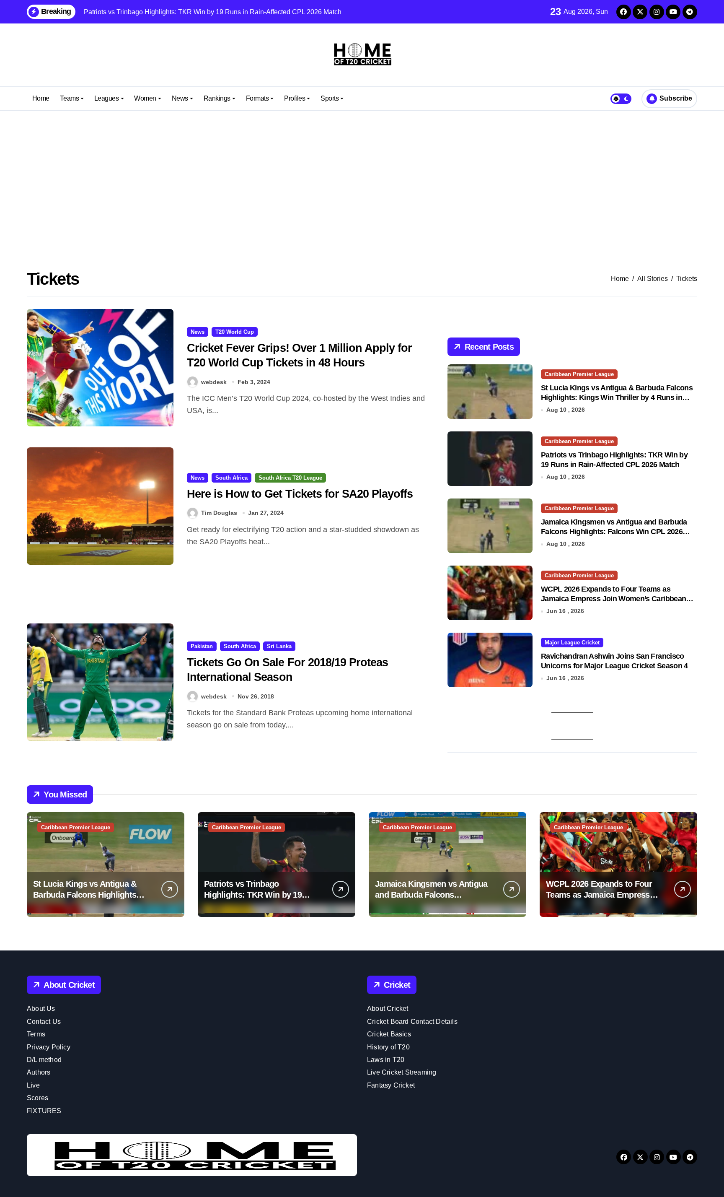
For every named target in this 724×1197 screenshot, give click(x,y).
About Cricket (388, 1008)
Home (40, 98)
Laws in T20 (385, 1059)
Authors (38, 1072)
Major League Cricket (572, 642)
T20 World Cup (234, 332)
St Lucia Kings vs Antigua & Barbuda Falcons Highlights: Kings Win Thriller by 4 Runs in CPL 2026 (617, 398)
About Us (41, 1008)
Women (145, 98)
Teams (69, 98)
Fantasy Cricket (391, 1085)
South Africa (231, 478)
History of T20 (388, 1047)
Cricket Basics (389, 1034)
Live (33, 1085)
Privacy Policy (48, 1047)
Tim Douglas (219, 512)
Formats (257, 98)
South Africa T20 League (290, 478)
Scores (37, 1097)
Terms (36, 1034)
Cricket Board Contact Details (412, 1021)
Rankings (217, 98)
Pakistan (202, 646)
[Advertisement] (362, 177)
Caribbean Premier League (579, 374)
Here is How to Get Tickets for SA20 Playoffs (300, 494)
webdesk (214, 382)
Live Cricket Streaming (401, 1072)
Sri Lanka (279, 646)
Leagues (106, 98)
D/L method (44, 1059)
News (180, 98)
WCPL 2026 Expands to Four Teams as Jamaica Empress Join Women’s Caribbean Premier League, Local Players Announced (613, 599)
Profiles (294, 98)
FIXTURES (44, 1110)
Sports (330, 98)
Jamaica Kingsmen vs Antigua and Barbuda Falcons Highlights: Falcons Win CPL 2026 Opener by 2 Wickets (614, 532)
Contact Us (44, 1021)
